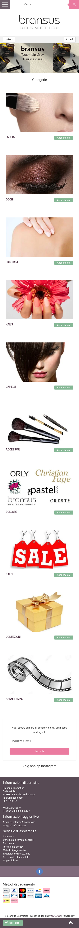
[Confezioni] (39, 611)
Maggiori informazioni (14, 825)
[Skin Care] (39, 237)
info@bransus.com (13, 797)
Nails (9, 324)
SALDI (9, 574)
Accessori (13, 449)
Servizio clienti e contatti (16, 857)
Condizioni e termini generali (18, 840)
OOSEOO (56, 916)
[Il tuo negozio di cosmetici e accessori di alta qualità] (39, 22)
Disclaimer (9, 843)
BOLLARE (11, 511)
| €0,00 (14, 923)
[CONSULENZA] (39, 674)
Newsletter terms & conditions (19, 822)
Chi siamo (8, 836)
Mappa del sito (10, 860)
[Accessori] (39, 424)
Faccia (10, 137)
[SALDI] (39, 549)
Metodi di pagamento (14, 850)
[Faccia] (39, 112)
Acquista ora (64, 137)
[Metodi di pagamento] (27, 895)
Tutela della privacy (13, 846)
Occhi (9, 199)
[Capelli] (39, 362)
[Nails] (39, 299)
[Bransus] (39, 58)
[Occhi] (39, 174)
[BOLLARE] (39, 486)
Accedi (69, 39)
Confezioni (13, 636)
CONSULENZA (14, 699)
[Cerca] (74, 4)
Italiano (9, 39)
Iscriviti (39, 751)
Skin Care (12, 262)
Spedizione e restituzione (16, 853)
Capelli (11, 386)
